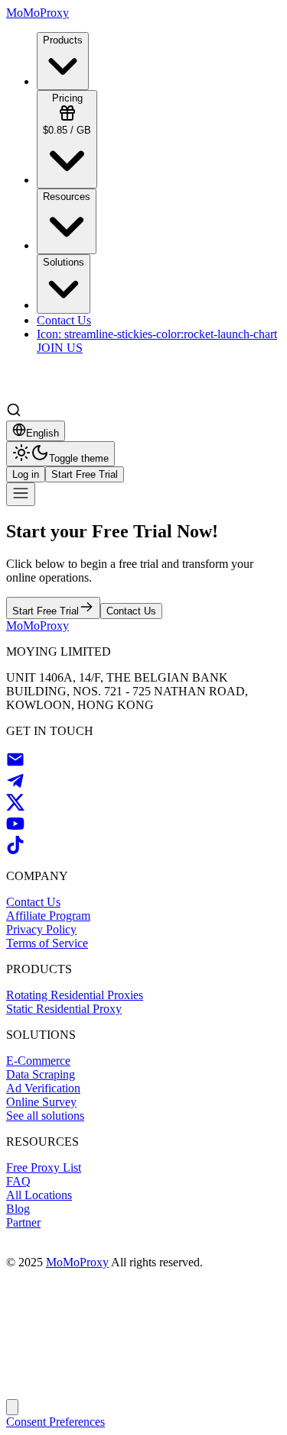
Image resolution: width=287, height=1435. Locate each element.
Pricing (67, 114)
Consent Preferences (55, 1421)
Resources (66, 196)
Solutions (63, 262)
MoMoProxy (77, 1262)
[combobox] (35, 431)
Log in (25, 474)
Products (63, 40)
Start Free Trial (84, 474)
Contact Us (131, 611)
